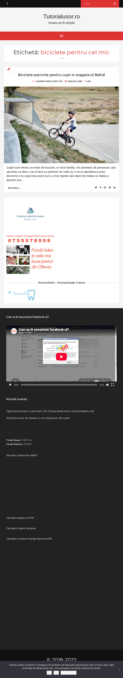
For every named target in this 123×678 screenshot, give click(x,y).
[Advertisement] (61, 486)
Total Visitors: (15, 444)
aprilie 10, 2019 (74, 81)
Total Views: (14, 440)
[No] (119, 669)
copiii (55, 81)
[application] (61, 357)
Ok (49, 672)
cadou (48, 81)
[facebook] (7, 3)
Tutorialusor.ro (61, 16)
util (60, 81)
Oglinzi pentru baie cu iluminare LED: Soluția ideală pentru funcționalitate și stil (50, 411)
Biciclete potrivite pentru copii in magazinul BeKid (61, 75)
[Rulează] (10, 384)
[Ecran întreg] (112, 384)
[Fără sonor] (107, 384)
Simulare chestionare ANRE (21, 455)
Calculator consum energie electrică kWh (29, 538)
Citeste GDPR (68, 672)
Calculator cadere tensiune (21, 528)
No (56, 672)
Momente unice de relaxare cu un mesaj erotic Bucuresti (38, 418)
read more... (14, 188)
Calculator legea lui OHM (20, 517)
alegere (40, 81)
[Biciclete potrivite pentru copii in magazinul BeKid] (61, 125)
